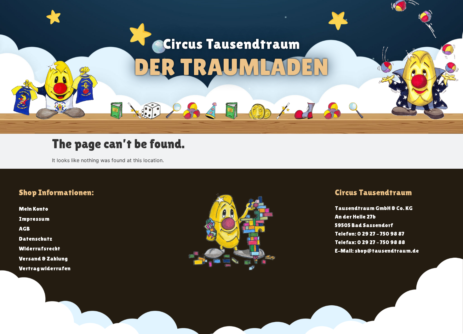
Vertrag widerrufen (45, 268)
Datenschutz (35, 238)
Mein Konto (33, 208)
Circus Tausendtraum (231, 44)
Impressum (34, 218)
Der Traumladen (231, 66)
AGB (24, 228)
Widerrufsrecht (39, 248)
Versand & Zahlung (43, 258)
